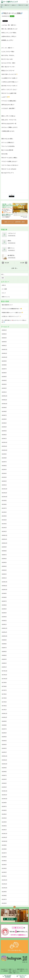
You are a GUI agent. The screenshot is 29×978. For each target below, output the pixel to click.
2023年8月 (4, 411)
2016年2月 (4, 748)
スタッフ (4, 292)
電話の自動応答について (7, 304)
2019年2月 (4, 620)
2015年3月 (4, 783)
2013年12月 (4, 833)
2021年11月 (4, 492)
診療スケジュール (6, 296)
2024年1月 (4, 392)
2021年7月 (4, 508)
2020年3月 (4, 570)
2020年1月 (4, 578)
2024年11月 (4, 353)
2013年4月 (4, 864)
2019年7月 (4, 601)
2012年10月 (4, 887)
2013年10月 (4, 841)
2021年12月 (4, 488)
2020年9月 (4, 547)
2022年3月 (4, 477)
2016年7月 (4, 729)
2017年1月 (4, 709)
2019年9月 (4, 593)
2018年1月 (4, 667)
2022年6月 (4, 465)
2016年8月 (4, 725)
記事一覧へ (15, 268)
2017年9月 (4, 682)
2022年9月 (4, 454)
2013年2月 (4, 872)
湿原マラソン (11, 248)
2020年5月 (4, 562)
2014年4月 (4, 818)
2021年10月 (4, 496)
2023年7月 (4, 415)
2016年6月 (4, 732)
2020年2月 (4, 574)
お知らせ (12, 16)
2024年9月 (4, 361)
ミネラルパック (12, 233)
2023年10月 (4, 403)
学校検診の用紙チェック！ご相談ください (12, 312)
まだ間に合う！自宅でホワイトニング (10, 316)
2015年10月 (4, 763)
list (11, 195)
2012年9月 (4, 891)
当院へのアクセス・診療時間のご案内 (14, 221)
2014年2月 (4, 825)
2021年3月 (4, 523)
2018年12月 (4, 628)
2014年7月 (4, 806)
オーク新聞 (4, 289)
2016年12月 (4, 713)
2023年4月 (4, 426)
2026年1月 (4, 330)
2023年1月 (4, 438)
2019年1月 (4, 624)
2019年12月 (4, 581)
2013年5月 (4, 860)
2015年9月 (4, 767)
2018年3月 (4, 659)
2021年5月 (4, 516)
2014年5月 (4, 814)
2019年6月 (4, 605)
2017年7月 (4, 690)
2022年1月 (4, 485)
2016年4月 (4, 740)
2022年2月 (4, 481)
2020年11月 (4, 539)
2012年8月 (4, 895)
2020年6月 (4, 558)
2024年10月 (4, 357)
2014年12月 (4, 791)
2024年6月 (4, 372)
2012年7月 (4, 899)
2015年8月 (4, 771)
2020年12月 (4, 535)
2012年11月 (4, 884)
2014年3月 (4, 822)
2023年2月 (4, 434)
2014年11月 (4, 794)
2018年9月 (4, 640)
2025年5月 (4, 334)
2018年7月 (4, 647)
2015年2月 (4, 787)
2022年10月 (4, 450)
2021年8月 (4, 504)
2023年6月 (4, 419)
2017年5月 (4, 698)
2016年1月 (4, 752)
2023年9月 (4, 407)
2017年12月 (4, 670)
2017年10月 (4, 678)
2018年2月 (4, 663)
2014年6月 (4, 810)
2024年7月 (4, 368)
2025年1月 (4, 345)
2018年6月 (4, 651)
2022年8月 (4, 457)
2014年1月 (4, 829)
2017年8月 (4, 686)
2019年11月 (4, 585)
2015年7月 (4, 775)
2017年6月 (4, 694)
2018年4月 (4, 655)
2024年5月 (4, 376)
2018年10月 (4, 636)
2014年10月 (4, 798)
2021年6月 (4, 512)
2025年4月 (4, 337)
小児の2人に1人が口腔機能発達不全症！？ (11, 308)
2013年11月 (4, 837)
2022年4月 (4, 473)
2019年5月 (4, 608)
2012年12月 (4, 880)
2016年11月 (4, 717)
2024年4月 (4, 380)
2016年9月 (4, 721)
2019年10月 (4, 589)
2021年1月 (4, 531)
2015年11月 (4, 760)
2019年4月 (4, 612)
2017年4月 (4, 701)
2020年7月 (4, 554)
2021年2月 (4, 527)
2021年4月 (4, 519)
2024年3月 (4, 384)
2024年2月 (4, 388)
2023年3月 (4, 430)
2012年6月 (4, 903)
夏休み (9, 240)
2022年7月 (4, 461)
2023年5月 (4, 423)
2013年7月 (4, 852)
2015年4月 (4, 779)
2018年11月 (4, 632)
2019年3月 (4, 616)
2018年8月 (4, 643)
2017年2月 (4, 705)
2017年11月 (4, 674)
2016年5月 (4, 736)
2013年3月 (4, 868)
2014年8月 (4, 802)
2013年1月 (4, 876)
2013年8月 (4, 849)
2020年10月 (4, 543)
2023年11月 (4, 399)
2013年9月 (4, 845)
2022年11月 (4, 446)
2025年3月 (4, 341)
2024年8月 (4, 364)
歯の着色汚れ (11, 255)
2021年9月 (4, 500)
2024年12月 (4, 349)
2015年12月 (4, 756)
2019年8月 (4, 597)
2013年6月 (4, 856)
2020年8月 (4, 550)
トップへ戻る (14, 907)
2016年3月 (4, 744)
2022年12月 (4, 442)
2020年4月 (4, 566)
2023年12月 (4, 396)
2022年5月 (4, 469)
